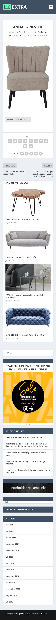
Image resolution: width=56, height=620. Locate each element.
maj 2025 (9, 525)
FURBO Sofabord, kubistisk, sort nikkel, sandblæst (24, 296)
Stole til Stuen (25, 35)
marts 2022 (10, 537)
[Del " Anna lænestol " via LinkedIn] (35, 141)
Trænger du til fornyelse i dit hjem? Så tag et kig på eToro (27, 471)
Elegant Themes (23, 614)
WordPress (45, 614)
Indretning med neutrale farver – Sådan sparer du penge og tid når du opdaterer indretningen (27, 445)
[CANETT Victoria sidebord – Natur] (28, 202)
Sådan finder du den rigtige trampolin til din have (25, 453)
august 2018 (11, 595)
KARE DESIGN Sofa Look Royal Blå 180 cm (25, 335)
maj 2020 (9, 563)
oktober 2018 (11, 582)
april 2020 (9, 569)
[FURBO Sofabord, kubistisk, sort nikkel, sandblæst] (28, 277)
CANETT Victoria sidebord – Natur (22, 219)
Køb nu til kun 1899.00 (18, 119)
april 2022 (9, 531)
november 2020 (12, 550)
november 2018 (12, 576)
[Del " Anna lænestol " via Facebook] (9, 141)
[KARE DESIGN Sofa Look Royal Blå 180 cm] (28, 317)
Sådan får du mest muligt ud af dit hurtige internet (25, 462)
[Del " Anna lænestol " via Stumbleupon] (46, 141)
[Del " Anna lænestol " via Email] (25, 146)
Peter (21, 32)
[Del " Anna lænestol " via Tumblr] (25, 141)
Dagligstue (42, 32)
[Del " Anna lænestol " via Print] (30, 146)
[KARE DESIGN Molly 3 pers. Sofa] (28, 239)
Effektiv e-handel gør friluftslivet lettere (23, 437)
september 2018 (12, 589)
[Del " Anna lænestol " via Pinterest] (30, 141)
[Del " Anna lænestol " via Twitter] (15, 141)
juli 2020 (9, 557)
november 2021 (12, 544)
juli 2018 (9, 602)
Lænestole (13, 35)
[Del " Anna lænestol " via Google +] (20, 141)
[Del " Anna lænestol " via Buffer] (41, 141)
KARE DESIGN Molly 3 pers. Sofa (20, 257)
